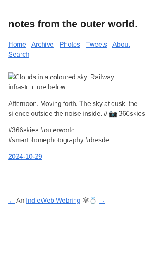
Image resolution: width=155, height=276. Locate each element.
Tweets (96, 44)
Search (18, 54)
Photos (70, 44)
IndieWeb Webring (53, 200)
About (121, 44)
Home (17, 44)
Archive (42, 44)
